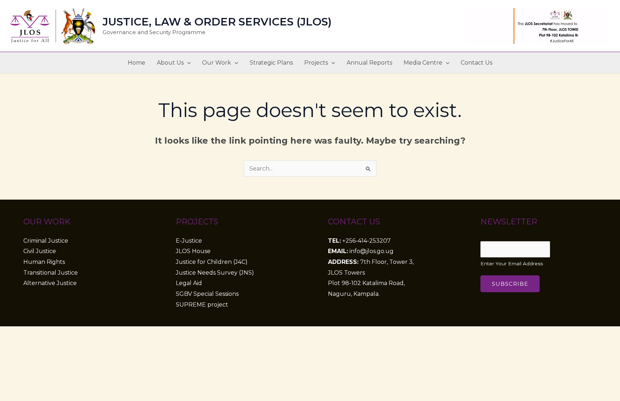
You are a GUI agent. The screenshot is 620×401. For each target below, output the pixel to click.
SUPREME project (202, 304)
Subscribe (510, 283)
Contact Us (476, 62)
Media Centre (423, 62)
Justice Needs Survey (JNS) (215, 272)
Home (136, 62)
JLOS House (193, 251)
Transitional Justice (50, 272)
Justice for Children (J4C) (212, 261)
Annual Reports (369, 62)
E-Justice (189, 240)
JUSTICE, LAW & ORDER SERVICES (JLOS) (217, 21)
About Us (170, 62)
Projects (316, 62)
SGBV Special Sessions (207, 293)
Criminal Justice (45, 240)
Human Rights (44, 261)
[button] (187, 63)
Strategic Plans (271, 62)
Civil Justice (39, 251)
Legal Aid (189, 283)
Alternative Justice (50, 283)
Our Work (216, 62)
